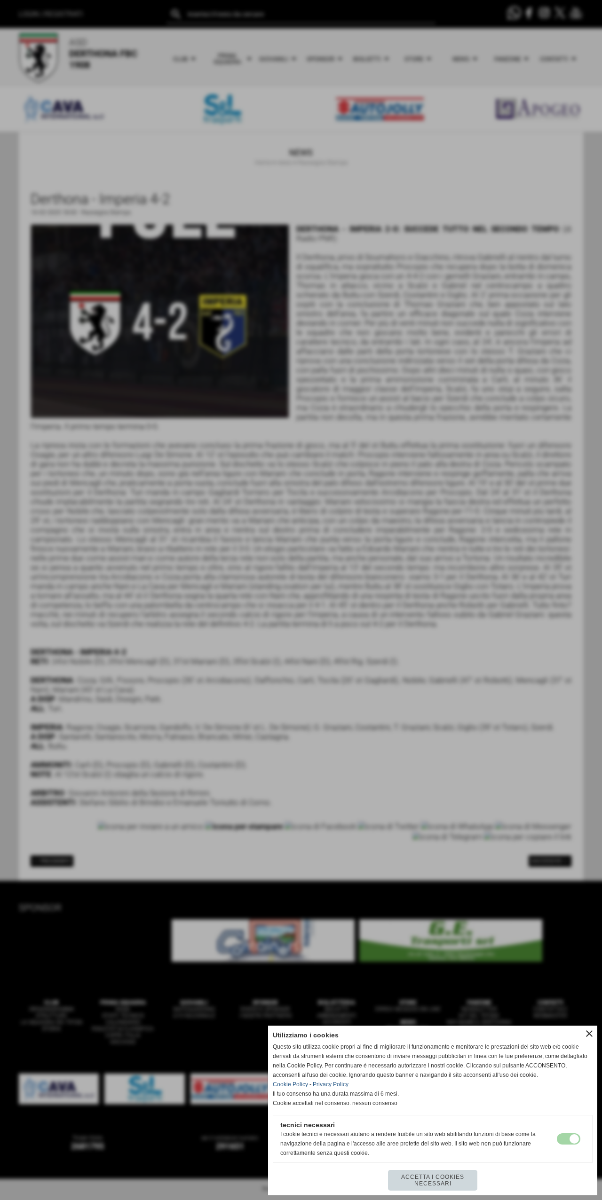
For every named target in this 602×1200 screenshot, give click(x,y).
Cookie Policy (290, 1084)
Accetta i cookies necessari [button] (432, 1180)
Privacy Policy (331, 1084)
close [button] (589, 1033)
